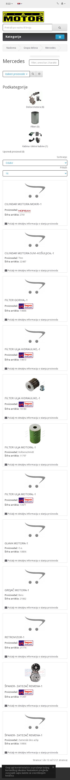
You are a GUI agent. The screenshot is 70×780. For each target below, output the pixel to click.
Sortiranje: (62, 157)
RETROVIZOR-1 (15, 637)
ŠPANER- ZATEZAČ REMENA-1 (24, 686)
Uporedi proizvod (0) (13, 151)
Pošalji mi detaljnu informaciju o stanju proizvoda (33, 223)
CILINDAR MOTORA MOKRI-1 (23, 204)
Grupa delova (31, 47)
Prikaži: (63, 167)
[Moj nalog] (63, 3)
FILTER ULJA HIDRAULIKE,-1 (22, 349)
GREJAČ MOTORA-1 (17, 590)
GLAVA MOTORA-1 (16, 543)
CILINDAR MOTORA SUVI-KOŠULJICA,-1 (29, 253)
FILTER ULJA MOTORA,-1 (20, 447)
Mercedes (50, 47)
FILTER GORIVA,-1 (16, 300)
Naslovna (11, 47)
